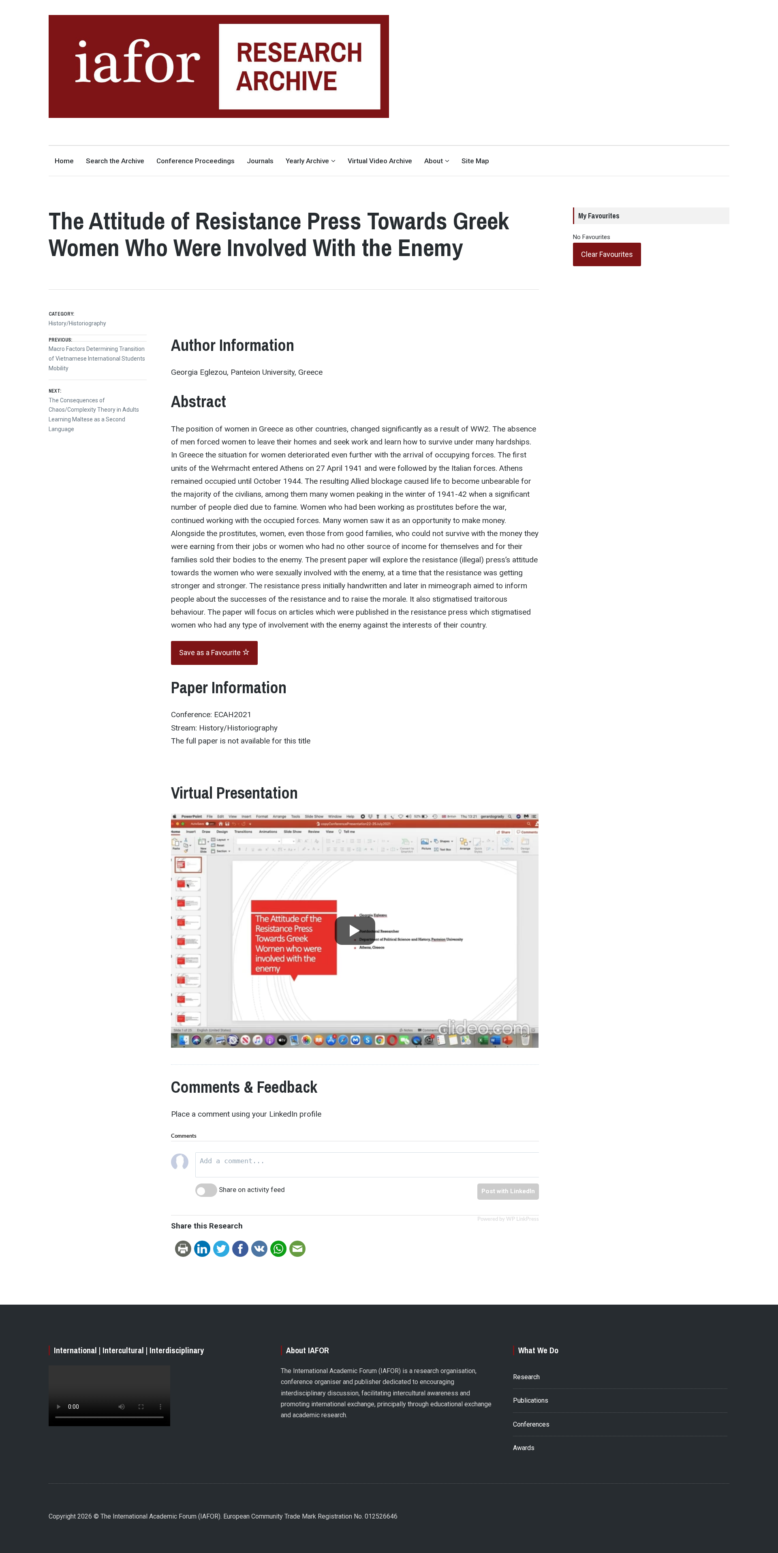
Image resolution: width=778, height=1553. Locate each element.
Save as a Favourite (210, 652)
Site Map (475, 161)
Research (526, 1377)
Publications (530, 1400)
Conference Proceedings (195, 161)
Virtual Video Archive (380, 161)
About (433, 161)
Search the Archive (115, 161)
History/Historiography (77, 323)
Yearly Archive (307, 161)
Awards (523, 1448)
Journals (260, 161)
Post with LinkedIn (508, 1191)
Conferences (531, 1424)
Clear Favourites (607, 254)
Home (64, 161)
